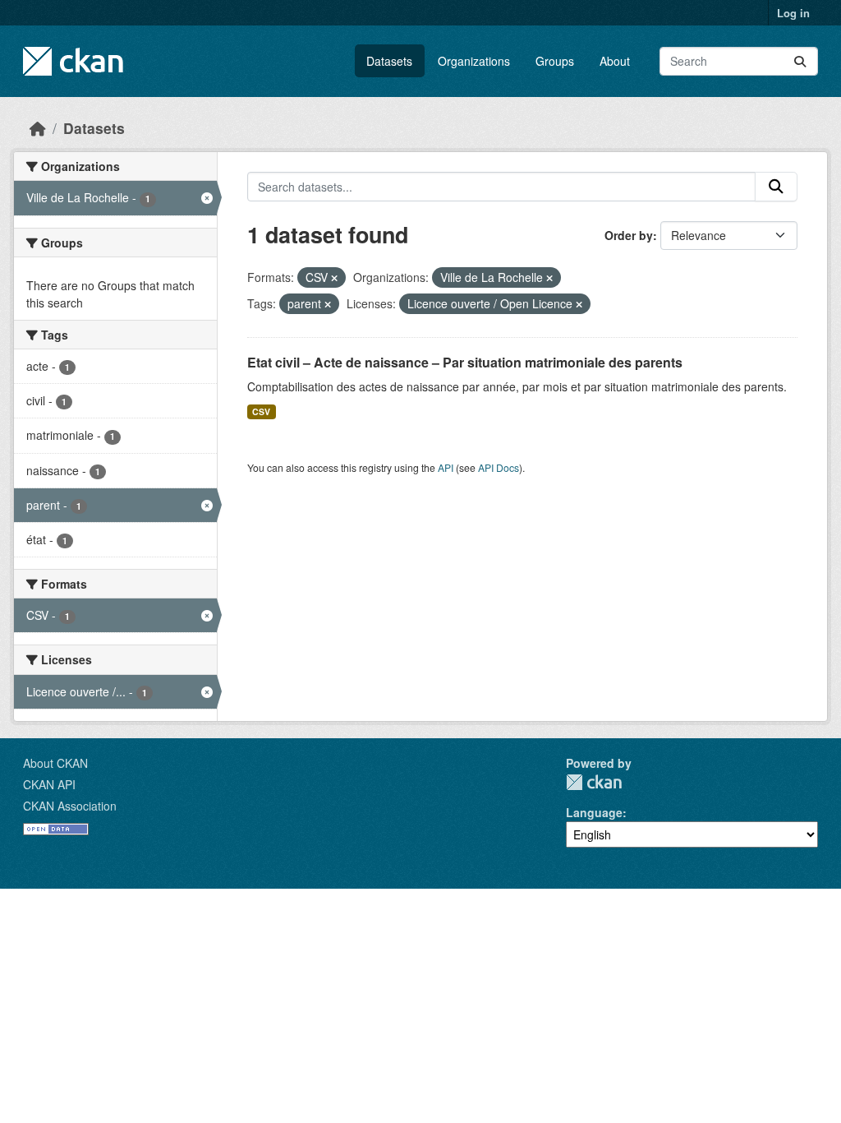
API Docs (498, 467)
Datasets (389, 61)
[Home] (38, 128)
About (615, 61)
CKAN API (49, 784)
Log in (793, 13)
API (445, 467)
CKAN (594, 782)
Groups (554, 61)
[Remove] (334, 277)
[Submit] (800, 61)
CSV (261, 411)
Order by (628, 235)
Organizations (474, 61)
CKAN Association (70, 805)
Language (594, 812)
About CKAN (55, 763)
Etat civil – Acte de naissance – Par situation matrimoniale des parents (464, 362)
